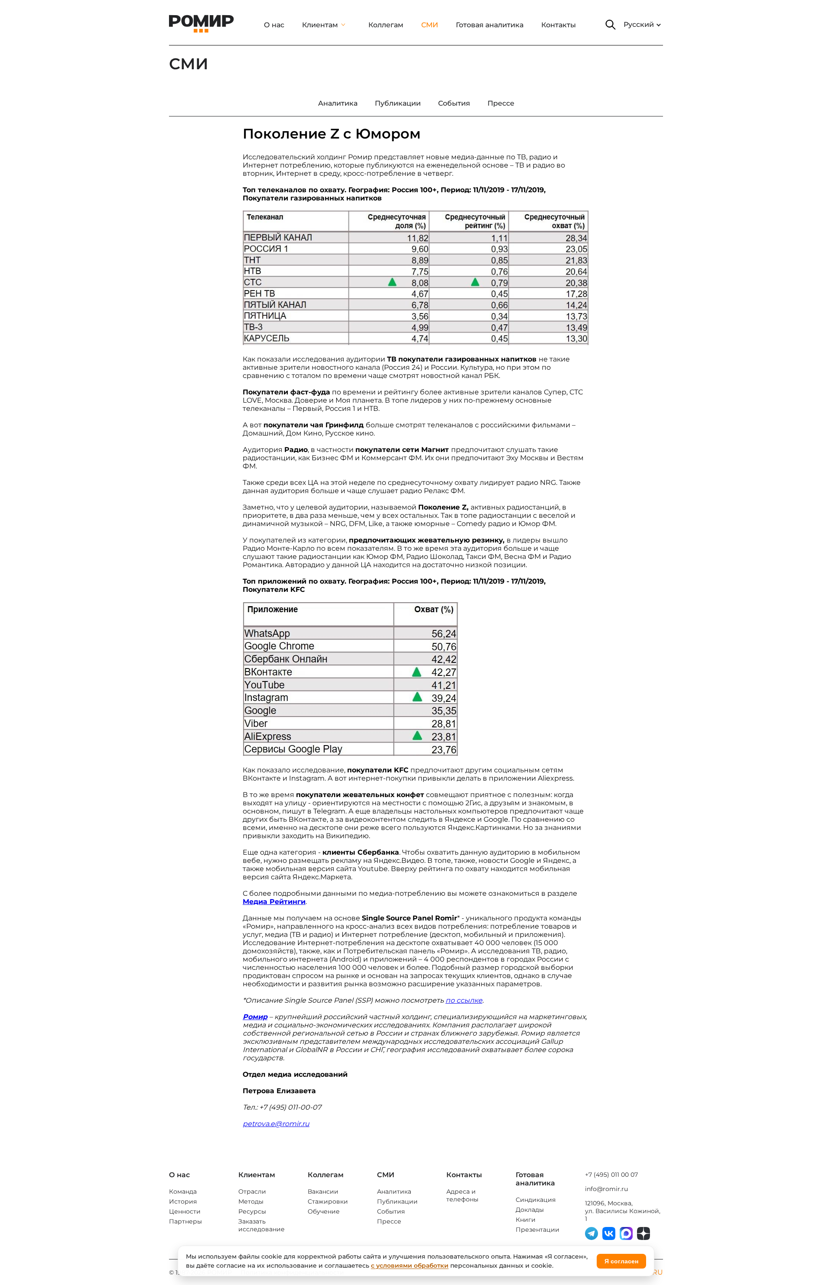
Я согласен (621, 1261)
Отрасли (252, 1191)
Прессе (389, 1221)
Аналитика (394, 1191)
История (183, 1201)
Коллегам (385, 25)
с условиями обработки (409, 1265)
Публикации (397, 1201)
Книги (526, 1220)
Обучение (324, 1211)
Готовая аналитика (489, 25)
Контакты (558, 25)
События (391, 1211)
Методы (250, 1201)
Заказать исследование (261, 1225)
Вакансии (323, 1191)
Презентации (537, 1229)
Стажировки (328, 1201)
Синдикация (536, 1200)
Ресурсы (252, 1211)
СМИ (429, 25)
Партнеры (185, 1221)
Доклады (530, 1210)
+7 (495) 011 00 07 (611, 1174)
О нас (274, 25)
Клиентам (320, 25)
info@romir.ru (606, 1189)
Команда (183, 1191)
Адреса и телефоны (462, 1195)
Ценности (185, 1211)
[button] (611, 25)
